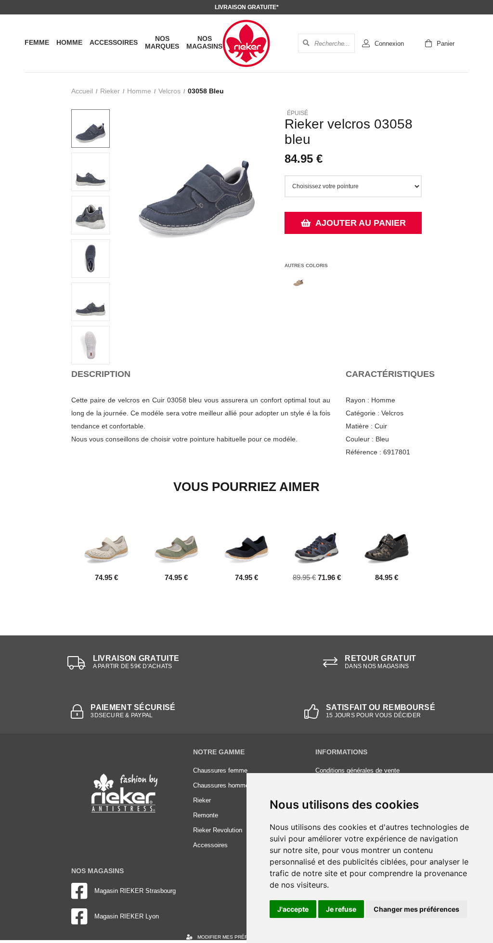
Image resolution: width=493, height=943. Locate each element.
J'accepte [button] (293, 909)
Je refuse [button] (341, 909)
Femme (37, 42)
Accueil (82, 91)
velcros (169, 91)
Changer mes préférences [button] (416, 909)
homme (139, 91)
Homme (69, 42)
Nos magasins (204, 42)
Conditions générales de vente (357, 770)
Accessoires (114, 42)
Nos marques (162, 42)
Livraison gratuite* (247, 7)
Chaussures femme (220, 770)
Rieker (110, 91)
